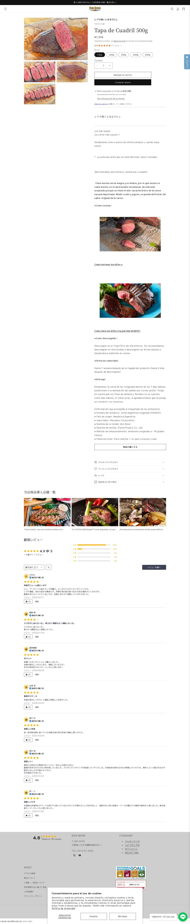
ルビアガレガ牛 (132, 845)
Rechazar (122, 916)
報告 (37, 601)
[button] (5, 9)
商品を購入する (130, 447)
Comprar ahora (123, 82)
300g (123, 54)
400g (135, 54)
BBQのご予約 (131, 852)
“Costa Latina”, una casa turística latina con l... (44, 529)
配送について (29, 878)
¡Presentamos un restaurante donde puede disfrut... (141, 529)
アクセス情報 (29, 873)
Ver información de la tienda (110, 98)
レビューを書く (154, 567)
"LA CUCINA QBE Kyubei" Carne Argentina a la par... (94, 529)
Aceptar (94, 916)
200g (111, 54)
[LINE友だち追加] (182, 916)
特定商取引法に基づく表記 (35, 887)
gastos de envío (120, 41)
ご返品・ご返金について (34, 882)
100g (99, 54)
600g (147, 54)
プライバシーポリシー (101, 104)
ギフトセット (131, 848)
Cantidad (98, 60)
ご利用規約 (28, 891)
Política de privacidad (63, 908)
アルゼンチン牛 (132, 841)
